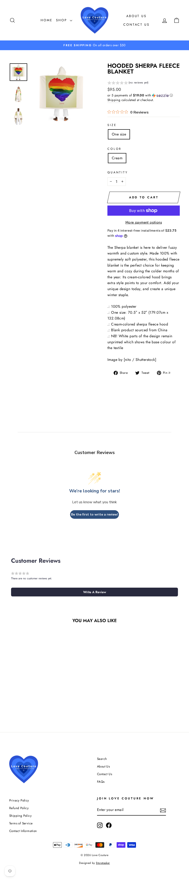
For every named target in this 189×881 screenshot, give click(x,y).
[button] (127, 83)
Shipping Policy (20, 815)
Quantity (117, 172)
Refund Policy (19, 808)
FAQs (101, 781)
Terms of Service (20, 823)
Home (46, 20)
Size (111, 125)
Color (114, 149)
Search (102, 758)
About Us (136, 16)
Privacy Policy (19, 800)
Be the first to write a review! (94, 514)
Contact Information (23, 831)
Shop (62, 20)
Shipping (113, 100)
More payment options (143, 222)
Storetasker (103, 863)
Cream (117, 158)
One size (119, 134)
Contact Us (136, 24)
